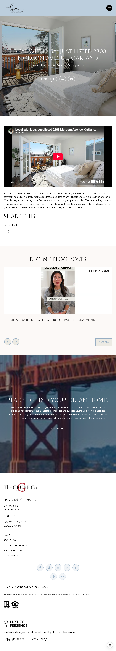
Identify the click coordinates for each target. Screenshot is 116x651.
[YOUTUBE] (62, 576)
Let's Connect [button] (58, 428)
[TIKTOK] (75, 567)
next (15, 341)
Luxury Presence (64, 632)
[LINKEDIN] (67, 567)
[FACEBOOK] (40, 567)
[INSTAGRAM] (58, 567)
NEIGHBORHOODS (13, 550)
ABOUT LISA (10, 540)
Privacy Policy (38, 639)
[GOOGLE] (49, 567)
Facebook (12, 225)
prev (7, 341)
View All (104, 342)
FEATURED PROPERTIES (15, 545)
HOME (7, 535)
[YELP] (53, 576)
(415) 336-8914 (11, 506)
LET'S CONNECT (12, 555)
